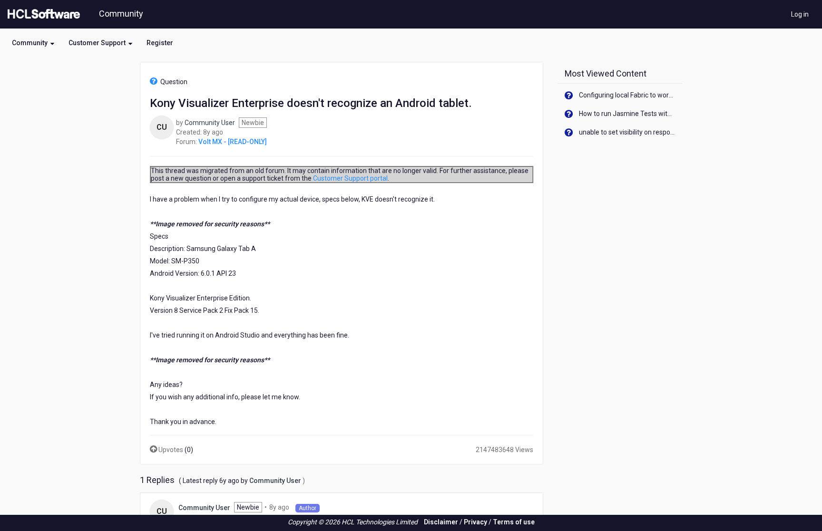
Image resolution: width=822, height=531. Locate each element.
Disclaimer (441, 522)
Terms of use (514, 522)
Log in (800, 14)
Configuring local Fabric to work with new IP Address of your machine (627, 95)
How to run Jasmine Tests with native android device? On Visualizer (627, 113)
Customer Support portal (350, 178)
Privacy (475, 522)
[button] (33, 43)
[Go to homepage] (42, 14)
